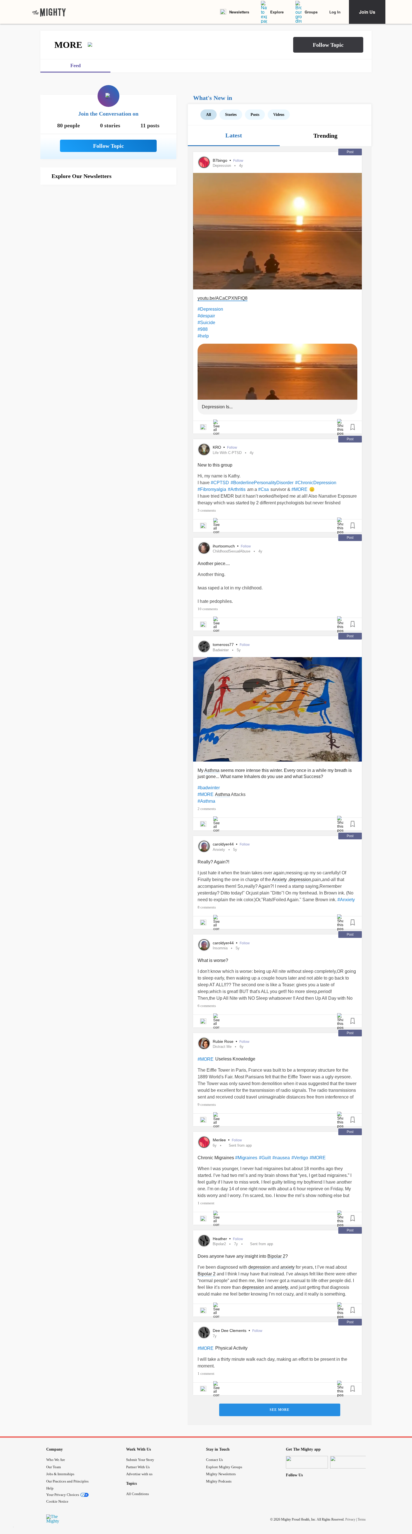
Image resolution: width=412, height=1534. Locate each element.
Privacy (350, 1519)
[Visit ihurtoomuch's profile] (204, 548)
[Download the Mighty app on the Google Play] (351, 1462)
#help (203, 336)
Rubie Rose (224, 1041)
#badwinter (209, 787)
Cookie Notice (57, 1501)
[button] (328, 45)
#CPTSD (220, 482)
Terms (362, 1519)
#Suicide (206, 322)
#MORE (299, 489)
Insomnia (220, 948)
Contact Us (214, 1460)
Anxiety (219, 849)
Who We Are (55, 1460)
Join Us (367, 12)
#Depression (210, 309)
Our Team (53, 1467)
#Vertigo (299, 1157)
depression (300, 879)
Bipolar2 (219, 1244)
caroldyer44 (224, 844)
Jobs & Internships (60, 1474)
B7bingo (220, 160)
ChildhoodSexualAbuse (231, 551)
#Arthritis (237, 489)
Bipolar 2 (276, 1256)
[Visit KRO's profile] (204, 449)
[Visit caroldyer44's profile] (204, 846)
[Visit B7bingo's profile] (204, 162)
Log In (335, 12)
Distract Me (222, 1046)
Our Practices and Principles (67, 1481)
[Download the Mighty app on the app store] (307, 1462)
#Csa (263, 489)
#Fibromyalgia (212, 489)
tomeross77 (224, 644)
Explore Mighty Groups (224, 1467)
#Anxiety (346, 899)
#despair (206, 315)
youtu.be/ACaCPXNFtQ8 (222, 298)
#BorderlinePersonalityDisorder (262, 482)
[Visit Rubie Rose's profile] (204, 1043)
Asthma (211, 770)
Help (50, 1488)
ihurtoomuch (224, 546)
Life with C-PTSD (227, 453)
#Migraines (246, 1157)
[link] (49, 12)
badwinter (221, 650)
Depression (222, 165)
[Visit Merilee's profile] (204, 1142)
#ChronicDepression (315, 482)
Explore (277, 12)
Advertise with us (139, 1474)
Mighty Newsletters (221, 1474)
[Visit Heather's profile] (204, 1240)
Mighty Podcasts (219, 1481)
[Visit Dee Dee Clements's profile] (204, 1332)
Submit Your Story (140, 1460)
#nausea (281, 1157)
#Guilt (265, 1157)
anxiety (287, 1267)
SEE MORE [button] (280, 1410)
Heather (220, 1238)
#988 (203, 329)
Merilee (220, 1140)
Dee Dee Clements (230, 1330)
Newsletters (239, 12)
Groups (311, 12)
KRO (217, 447)
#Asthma (206, 801)
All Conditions (137, 1494)
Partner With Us (138, 1467)
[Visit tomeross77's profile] (204, 646)
